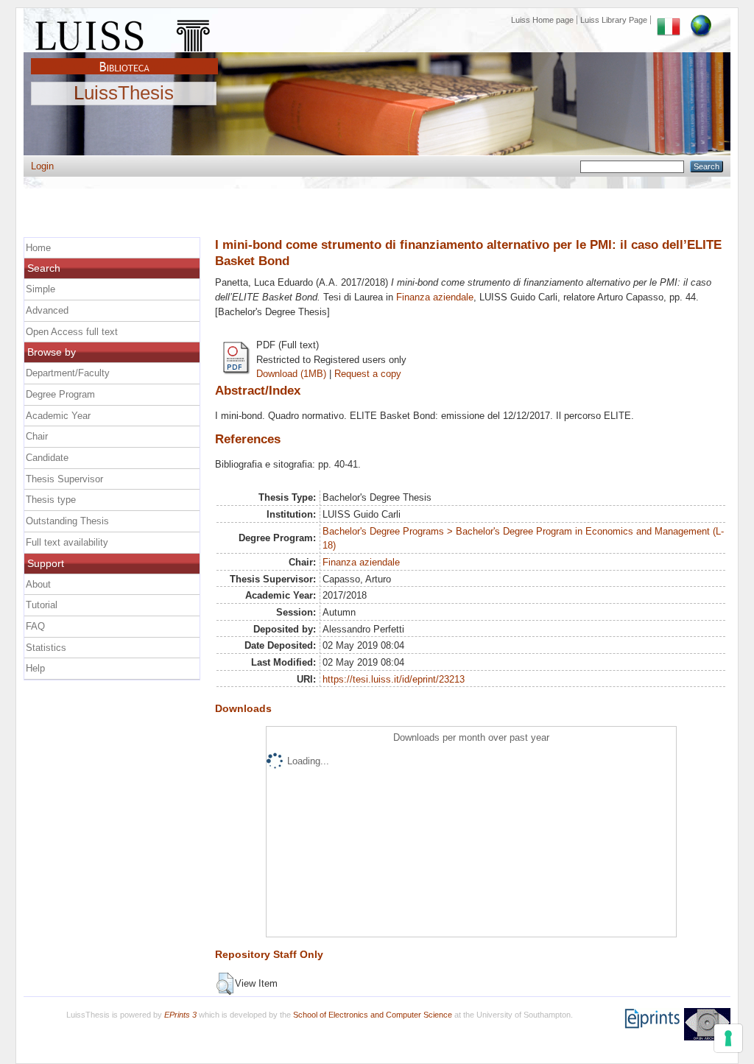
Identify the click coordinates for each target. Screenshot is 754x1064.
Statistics (46, 647)
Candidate (47, 457)
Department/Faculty (68, 372)
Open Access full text (72, 331)
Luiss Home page (542, 19)
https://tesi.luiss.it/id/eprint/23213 (394, 679)
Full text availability (67, 542)
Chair (37, 436)
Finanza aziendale (434, 297)
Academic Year (58, 415)
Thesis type (51, 499)
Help (35, 668)
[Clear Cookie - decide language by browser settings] (701, 19)
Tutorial (41, 604)
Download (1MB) (291, 373)
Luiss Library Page (613, 19)
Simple (40, 289)
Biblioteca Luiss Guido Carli (124, 58)
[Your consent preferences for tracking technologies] (728, 1038)
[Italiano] (668, 19)
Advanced (47, 310)
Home (38, 247)
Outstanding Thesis (67, 520)
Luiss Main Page (124, 32)
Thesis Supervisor (64, 479)
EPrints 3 (180, 1014)
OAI (707, 1024)
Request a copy (367, 373)
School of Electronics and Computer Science (372, 1014)
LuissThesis (124, 93)
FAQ (35, 626)
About (38, 584)
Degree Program (60, 394)
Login (42, 166)
